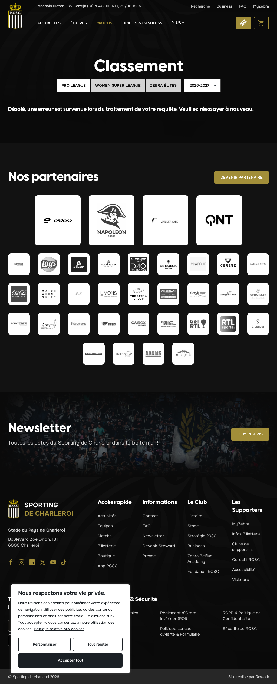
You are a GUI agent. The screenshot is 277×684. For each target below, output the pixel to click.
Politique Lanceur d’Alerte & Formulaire (180, 631)
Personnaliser (44, 644)
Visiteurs (240, 579)
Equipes (105, 526)
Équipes (78, 23)
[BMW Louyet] (258, 324)
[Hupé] (183, 354)
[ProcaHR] (19, 324)
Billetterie (107, 546)
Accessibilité (244, 569)
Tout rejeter (97, 644)
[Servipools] (198, 294)
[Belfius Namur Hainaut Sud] (258, 264)
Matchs (104, 23)
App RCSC (108, 566)
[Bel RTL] (198, 324)
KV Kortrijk (89, 6)
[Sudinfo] (93, 354)
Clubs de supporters (242, 546)
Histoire (194, 516)
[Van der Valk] (165, 220)
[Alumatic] (79, 264)
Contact (150, 516)
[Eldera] (58, 220)
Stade (193, 526)
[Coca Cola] (19, 294)
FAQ (242, 6)
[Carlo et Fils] (228, 294)
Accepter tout (70, 660)
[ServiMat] (258, 294)
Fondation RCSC (203, 571)
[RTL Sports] (228, 324)
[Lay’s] (49, 264)
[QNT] (219, 220)
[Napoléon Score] (111, 220)
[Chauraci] (168, 294)
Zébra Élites (163, 85)
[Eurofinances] (108, 264)
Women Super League (118, 85)
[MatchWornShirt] (49, 294)
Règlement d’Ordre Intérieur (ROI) (178, 615)
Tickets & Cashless (142, 23)
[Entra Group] (123, 354)
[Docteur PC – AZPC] (79, 294)
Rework (262, 676)
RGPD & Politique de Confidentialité (242, 615)
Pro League (73, 85)
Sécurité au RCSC (240, 628)
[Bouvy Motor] (168, 324)
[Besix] (108, 324)
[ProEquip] (198, 264)
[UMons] (108, 294)
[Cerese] (228, 264)
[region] (70, 628)
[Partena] (19, 264)
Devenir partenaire (241, 177)
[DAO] (138, 264)
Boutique (106, 556)
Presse (149, 556)
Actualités (49, 23)
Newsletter (153, 536)
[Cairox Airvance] (138, 324)
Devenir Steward (159, 546)
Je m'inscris (250, 434)
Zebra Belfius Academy (199, 558)
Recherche (200, 6)
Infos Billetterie (246, 534)
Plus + (177, 22)
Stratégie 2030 (201, 536)
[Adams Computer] (153, 354)
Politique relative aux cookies (59, 628)
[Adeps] (49, 324)
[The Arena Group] (138, 294)
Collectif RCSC (246, 559)
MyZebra (261, 6)
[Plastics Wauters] (79, 324)
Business (224, 6)
